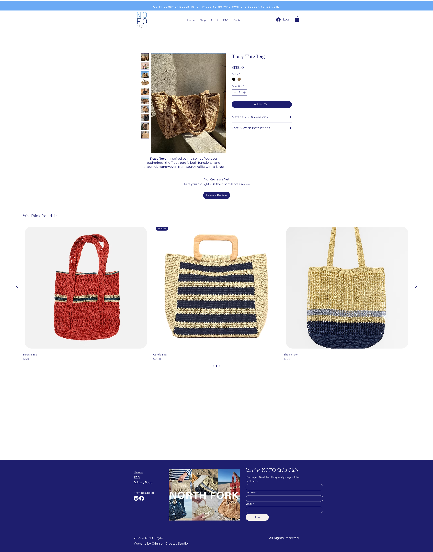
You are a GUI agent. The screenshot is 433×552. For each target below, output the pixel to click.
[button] (296, 19)
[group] (216, 265)
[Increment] (245, 92)
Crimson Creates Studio (170, 516)
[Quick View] (86, 259)
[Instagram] (136, 470)
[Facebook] (141, 470)
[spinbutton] (239, 92)
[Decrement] (234, 92)
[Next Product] (416, 258)
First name (252, 453)
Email (250, 476)
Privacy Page (143, 454)
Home (145, 40)
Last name (252, 464)
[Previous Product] (17, 258)
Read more (183, 170)
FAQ (137, 449)
